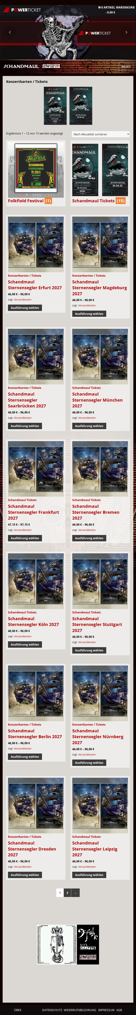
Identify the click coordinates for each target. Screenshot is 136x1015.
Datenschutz (52, 1010)
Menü (126, 67)
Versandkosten (23, 299)
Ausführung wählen (25, 308)
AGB (119, 1010)
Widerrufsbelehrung (80, 1010)
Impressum (106, 1010)
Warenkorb (125, 7)
